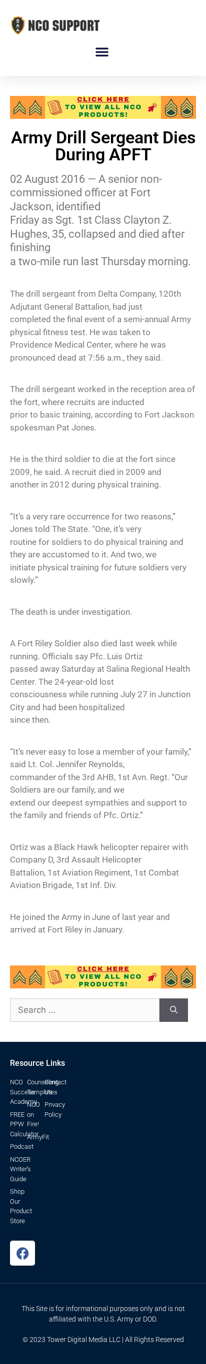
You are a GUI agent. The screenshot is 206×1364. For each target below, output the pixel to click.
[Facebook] (22, 1253)
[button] (102, 51)
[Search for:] (85, 1010)
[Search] (174, 1010)
